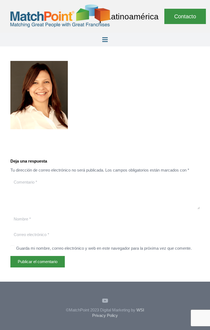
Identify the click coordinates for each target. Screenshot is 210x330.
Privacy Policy (105, 315)
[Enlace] (60, 16)
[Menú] (105, 39)
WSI (140, 310)
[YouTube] (105, 301)
